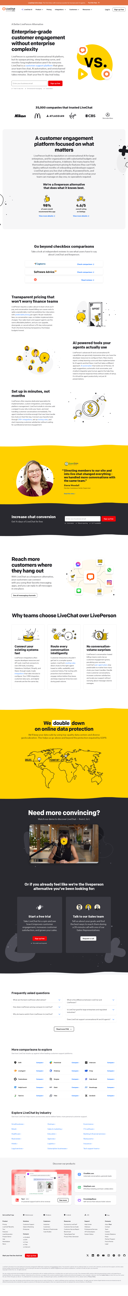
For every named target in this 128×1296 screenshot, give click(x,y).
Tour (4, 1229)
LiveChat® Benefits (8, 1227)
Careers (107, 1231)
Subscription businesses (57, 1148)
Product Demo (7, 1236)
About (108, 1224)
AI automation (86, 366)
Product (38, 9)
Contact (107, 1227)
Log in (107, 9)
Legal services (17, 1148)
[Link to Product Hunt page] (114, 1255)
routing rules (43, 419)
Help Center (88, 1224)
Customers (73, 9)
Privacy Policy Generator (71, 1236)
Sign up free (119, 9)
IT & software (88, 1129)
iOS (88, 1215)
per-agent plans (101, 665)
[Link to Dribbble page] (119, 1255)
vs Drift (25, 1239)
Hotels (14, 1144)
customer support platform (39, 65)
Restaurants (88, 1139)
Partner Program (110, 1239)
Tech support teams (91, 1148)
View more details (46, 216)
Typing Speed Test (69, 1234)
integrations (19, 673)
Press (106, 1236)
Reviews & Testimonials (50, 1229)
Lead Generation (7, 1234)
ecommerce (55, 1266)
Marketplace (6, 1241)
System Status (89, 1234)
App (4, 1239)
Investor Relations (110, 1234)
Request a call (88, 938)
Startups (51, 1124)
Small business (17, 1124)
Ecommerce (88, 1124)
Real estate (16, 1139)
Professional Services (91, 1229)
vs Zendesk (26, 1237)
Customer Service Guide (71, 1227)
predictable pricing (22, 315)
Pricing (49, 9)
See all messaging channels (24, 595)
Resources (86, 9)
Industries (46, 1224)
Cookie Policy (105, 1275)
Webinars (87, 1227)
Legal (106, 1244)
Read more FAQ (62, 1029)
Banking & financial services (94, 1134)
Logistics (51, 1144)
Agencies (51, 1139)
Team (106, 1229)
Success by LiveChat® (70, 1224)
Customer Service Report (71, 1229)
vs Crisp (25, 1242)
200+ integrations (25, 419)
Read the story (69, 494)
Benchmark (67, 1231)
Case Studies (47, 1231)
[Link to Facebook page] (98, 1255)
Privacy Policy (91, 1276)
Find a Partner (109, 1241)
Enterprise (26, 1229)
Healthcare (16, 1134)
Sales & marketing (55, 1129)
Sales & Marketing (28, 1227)
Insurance (87, 1144)
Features (5, 1231)
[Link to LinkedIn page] (93, 1255)
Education (51, 1134)
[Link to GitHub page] (124, 1255)
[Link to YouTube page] (103, 1255)
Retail (14, 1129)
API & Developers (90, 1231)
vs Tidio (25, 1244)
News (4, 1244)
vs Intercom (26, 1247)
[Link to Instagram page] (108, 1255)
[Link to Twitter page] (87, 1255)
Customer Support (28, 1224)
